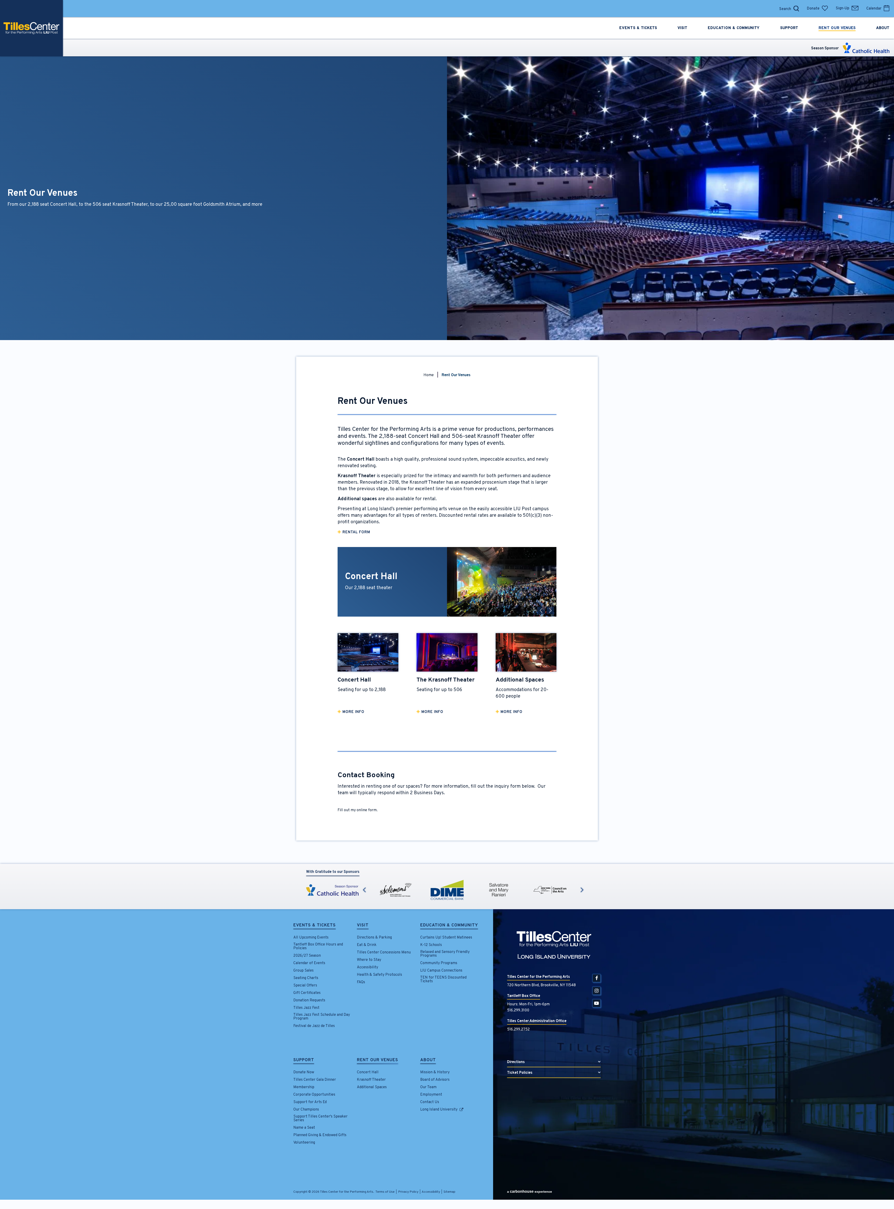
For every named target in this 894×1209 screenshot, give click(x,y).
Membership (303, 1087)
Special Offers (305, 985)
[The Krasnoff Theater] (447, 652)
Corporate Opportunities (314, 1095)
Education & (733, 28)
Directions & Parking (374, 937)
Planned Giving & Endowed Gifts (319, 1135)
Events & (638, 28)
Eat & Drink (366, 945)
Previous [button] (364, 890)
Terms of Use (385, 1192)
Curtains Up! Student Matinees (446, 937)
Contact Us (429, 1102)
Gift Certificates (307, 993)
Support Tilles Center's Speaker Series (320, 1118)
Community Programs (438, 963)
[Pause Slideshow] (550, 553)
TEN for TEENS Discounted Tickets (443, 979)
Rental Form (356, 532)
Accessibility (367, 967)
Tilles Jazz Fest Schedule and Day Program (321, 1016)
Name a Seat (304, 1128)
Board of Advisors (435, 1080)
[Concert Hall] (368, 652)
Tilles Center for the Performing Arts (31, 28)
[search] (772, 8)
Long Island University (438, 1109)
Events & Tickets (314, 925)
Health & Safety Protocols (379, 975)
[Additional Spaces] (526, 652)
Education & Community (449, 925)
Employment (431, 1095)
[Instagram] (596, 990)
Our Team (428, 1087)
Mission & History (435, 1072)
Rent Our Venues (377, 1060)
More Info (353, 712)
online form (367, 810)
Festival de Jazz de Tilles (314, 1026)
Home (428, 375)
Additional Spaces (520, 680)
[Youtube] (596, 1003)
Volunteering (304, 1143)
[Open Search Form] (796, 8)
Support (303, 1060)
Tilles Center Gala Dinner (314, 1080)
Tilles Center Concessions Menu (384, 952)
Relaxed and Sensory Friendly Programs (445, 954)
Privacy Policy (408, 1192)
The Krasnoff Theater (445, 680)
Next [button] (582, 890)
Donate (813, 8)
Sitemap (449, 1192)
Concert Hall (354, 680)
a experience (529, 1191)
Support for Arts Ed (310, 1102)
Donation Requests (309, 1000)
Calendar (873, 8)
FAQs (361, 982)
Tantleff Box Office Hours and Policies (318, 946)
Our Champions (306, 1109)
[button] (541, 610)
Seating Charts (305, 978)
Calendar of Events (309, 963)
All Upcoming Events (310, 937)
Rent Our (837, 28)
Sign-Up (842, 8)
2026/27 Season (307, 956)
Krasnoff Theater (371, 1080)
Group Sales (303, 971)
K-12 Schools (431, 945)
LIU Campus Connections (441, 971)
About (428, 1060)
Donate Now (303, 1072)
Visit (363, 925)
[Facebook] (596, 978)
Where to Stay (369, 960)
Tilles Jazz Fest (306, 1008)
